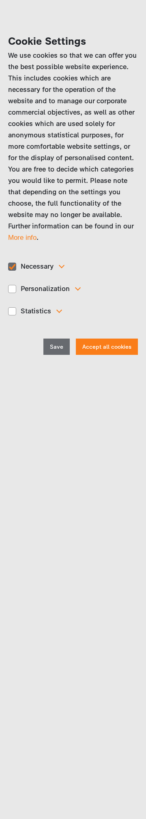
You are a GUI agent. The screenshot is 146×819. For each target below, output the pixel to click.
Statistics (36, 311)
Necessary (37, 266)
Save (56, 346)
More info (22, 237)
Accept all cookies (106, 346)
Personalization (45, 289)
